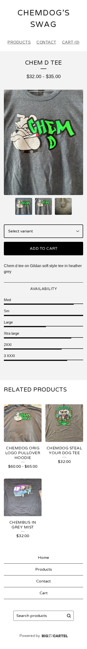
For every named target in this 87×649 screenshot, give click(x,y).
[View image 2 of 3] (43, 206)
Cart (44, 593)
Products (19, 42)
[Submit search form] (69, 616)
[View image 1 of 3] (23, 206)
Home (43, 557)
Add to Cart (44, 248)
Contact (46, 42)
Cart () (71, 42)
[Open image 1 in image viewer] (43, 142)
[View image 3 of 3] (63, 206)
